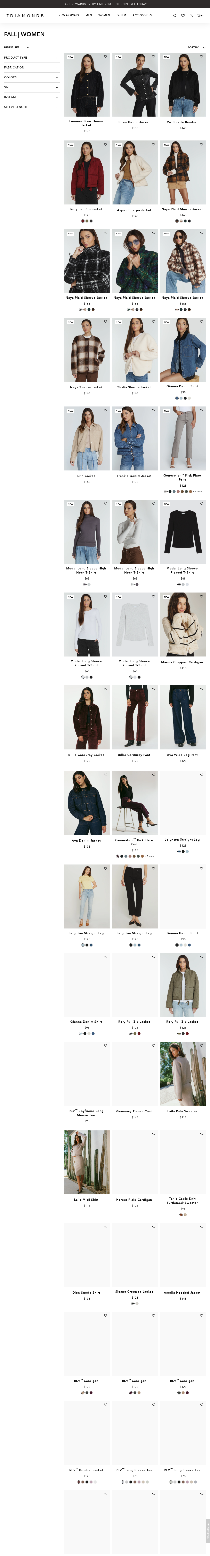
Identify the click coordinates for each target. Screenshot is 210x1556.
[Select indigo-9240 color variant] (185, 221)
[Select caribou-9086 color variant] (82, 1482)
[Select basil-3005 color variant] (186, 491)
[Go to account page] (191, 15)
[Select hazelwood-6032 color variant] (82, 1392)
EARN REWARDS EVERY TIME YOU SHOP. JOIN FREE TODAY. (105, 4)
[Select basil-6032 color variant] (87, 1392)
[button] (208, 1531)
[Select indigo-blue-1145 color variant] (177, 398)
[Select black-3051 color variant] (183, 851)
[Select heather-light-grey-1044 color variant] (126, 1482)
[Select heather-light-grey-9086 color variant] (95, 1482)
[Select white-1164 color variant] (187, 584)
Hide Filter (11, 47)
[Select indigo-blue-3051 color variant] (179, 851)
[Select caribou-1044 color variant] (135, 1482)
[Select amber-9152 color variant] (82, 221)
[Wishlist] (183, 15)
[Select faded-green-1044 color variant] (147, 1482)
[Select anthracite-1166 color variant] (85, 584)
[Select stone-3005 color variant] (182, 491)
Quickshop (87, 107)
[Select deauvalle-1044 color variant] (139, 1482)
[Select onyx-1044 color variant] (130, 1482)
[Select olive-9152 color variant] (87, 221)
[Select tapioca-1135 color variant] (189, 398)
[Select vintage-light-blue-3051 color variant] (187, 851)
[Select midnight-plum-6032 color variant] (91, 1392)
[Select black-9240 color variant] (189, 221)
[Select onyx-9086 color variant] (87, 1482)
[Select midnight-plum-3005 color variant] (117, 856)
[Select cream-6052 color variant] (185, 1214)
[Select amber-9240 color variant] (177, 221)
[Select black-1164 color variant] (179, 584)
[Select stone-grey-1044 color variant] (122, 1482)
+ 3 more (197, 491)
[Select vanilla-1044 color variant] (143, 1482)
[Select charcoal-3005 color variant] (170, 491)
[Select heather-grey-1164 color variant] (183, 584)
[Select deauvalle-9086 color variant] (91, 1482)
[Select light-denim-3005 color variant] (174, 491)
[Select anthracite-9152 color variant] (91, 221)
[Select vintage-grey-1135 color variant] (185, 398)
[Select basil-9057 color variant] (133, 1303)
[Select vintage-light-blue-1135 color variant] (181, 398)
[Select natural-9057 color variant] (137, 1303)
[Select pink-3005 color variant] (178, 491)
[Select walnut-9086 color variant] (78, 1482)
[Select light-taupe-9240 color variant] (181, 221)
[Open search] (174, 15)
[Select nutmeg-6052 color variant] (181, 1214)
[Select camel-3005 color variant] (190, 491)
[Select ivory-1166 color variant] (89, 584)
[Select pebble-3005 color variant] (166, 491)
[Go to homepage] (25, 15)
